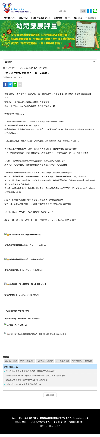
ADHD (8, 361)
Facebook (89, 11)
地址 (33, 422)
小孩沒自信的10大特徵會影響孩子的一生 (23, 384)
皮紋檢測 (30, 361)
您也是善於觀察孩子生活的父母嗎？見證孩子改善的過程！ (31, 371)
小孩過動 (41, 361)
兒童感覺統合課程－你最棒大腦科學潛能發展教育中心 (17, 8)
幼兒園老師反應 (62, 361)
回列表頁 (50, 394)
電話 (17, 422)
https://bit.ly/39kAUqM (35, 245)
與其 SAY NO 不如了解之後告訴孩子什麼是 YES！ (27, 380)
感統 (22, 361)
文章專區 (11, 67)
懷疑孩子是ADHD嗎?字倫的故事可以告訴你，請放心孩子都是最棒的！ (36, 375)
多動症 (50, 361)
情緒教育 (88, 361)
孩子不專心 (77, 361)
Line (95, 11)
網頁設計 (44, 426)
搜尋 (83, 11)
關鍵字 (6, 357)
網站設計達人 (54, 426)
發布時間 (8, 77)
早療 (15, 361)
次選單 (9, 61)
